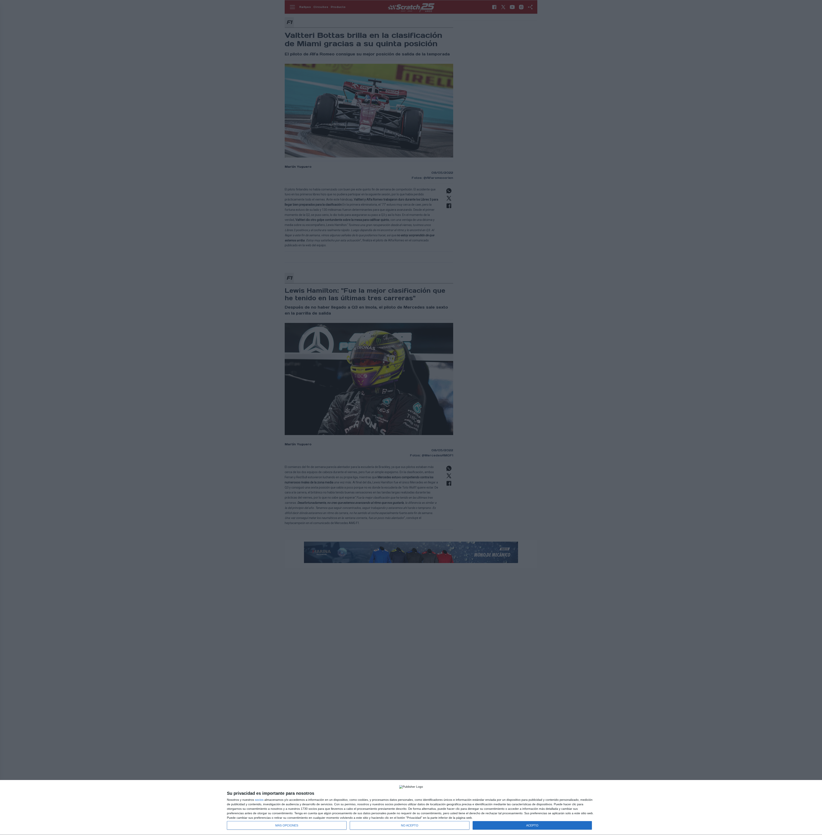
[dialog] (411, 807)
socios (259, 799)
